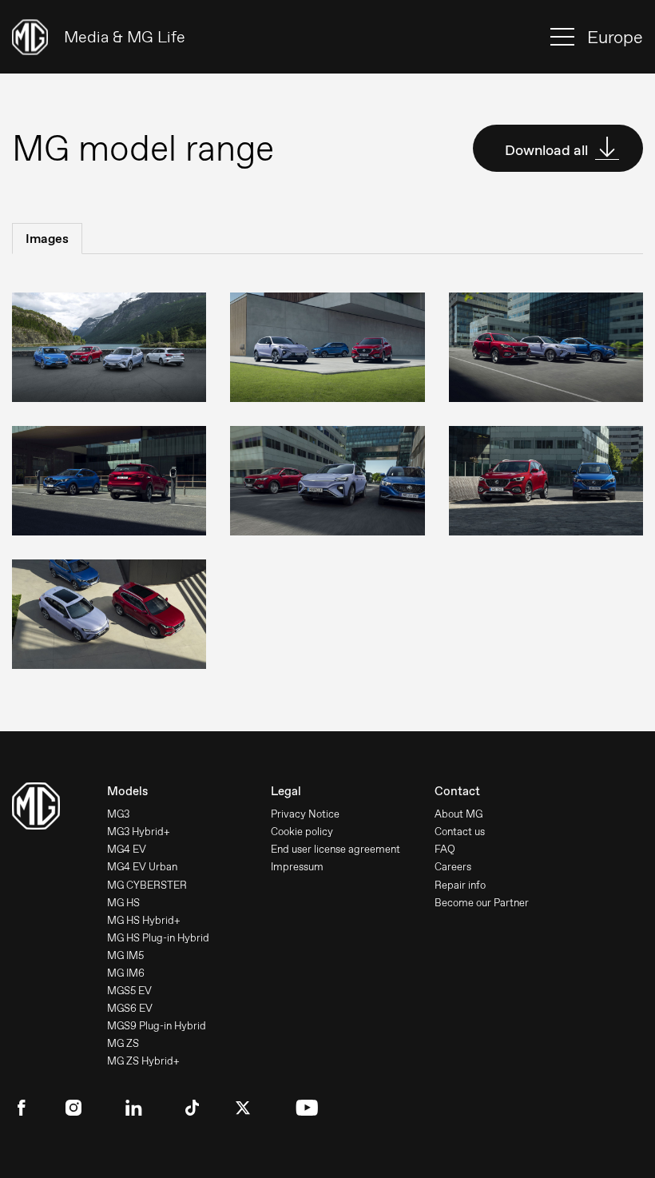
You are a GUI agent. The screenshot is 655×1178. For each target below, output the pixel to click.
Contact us (460, 831)
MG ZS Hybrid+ (143, 1061)
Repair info (460, 885)
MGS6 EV (130, 1008)
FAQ (445, 849)
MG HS (123, 902)
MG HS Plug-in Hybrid (158, 938)
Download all (548, 150)
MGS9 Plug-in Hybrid (156, 1026)
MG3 (118, 814)
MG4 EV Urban (142, 867)
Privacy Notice (305, 814)
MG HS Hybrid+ (144, 920)
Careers (453, 867)
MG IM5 (125, 955)
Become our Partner (482, 902)
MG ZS (123, 1043)
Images (47, 238)
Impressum (297, 867)
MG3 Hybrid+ (138, 831)
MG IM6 (126, 973)
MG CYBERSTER (147, 885)
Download (99, 326)
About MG (458, 814)
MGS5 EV (129, 990)
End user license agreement (335, 849)
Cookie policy (302, 831)
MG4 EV (126, 849)
